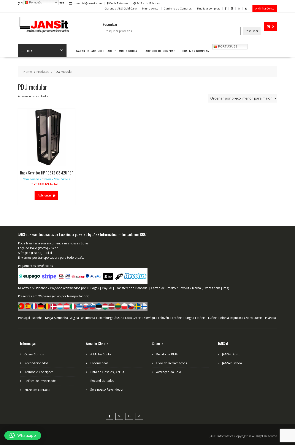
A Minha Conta (264, 8)
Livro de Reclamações (171, 363)
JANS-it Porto (231, 354)
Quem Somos (34, 354)
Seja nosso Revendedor (107, 389)
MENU (31, 50)
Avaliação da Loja (168, 372)
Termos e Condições (39, 372)
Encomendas (99, 363)
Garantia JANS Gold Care (121, 8)
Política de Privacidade (40, 381)
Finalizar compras (208, 8)
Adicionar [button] (44, 195)
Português (227, 46)
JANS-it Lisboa (232, 363)
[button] (22, 435)
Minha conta (150, 8)
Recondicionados (36, 363)
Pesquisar (110, 24)
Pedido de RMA (167, 354)
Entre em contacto (37, 390)
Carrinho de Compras (178, 8)
